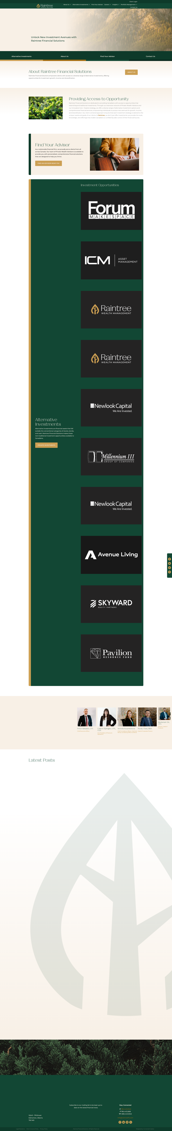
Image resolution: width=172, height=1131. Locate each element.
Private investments (46, 445)
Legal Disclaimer (20, 1129)
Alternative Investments (80, 4)
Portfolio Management (128, 4)
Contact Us (133, 7)
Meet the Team (34, 727)
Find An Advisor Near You (48, 163)
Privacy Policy (44, 1129)
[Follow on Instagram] (169, 567)
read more (32, 846)
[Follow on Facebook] (169, 559)
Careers (106, 4)
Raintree (101, 115)
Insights (115, 4)
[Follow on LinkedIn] (169, 563)
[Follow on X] (169, 572)
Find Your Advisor (97, 4)
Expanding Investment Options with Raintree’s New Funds (58, 1019)
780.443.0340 (126, 1109)
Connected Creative (148, 1129)
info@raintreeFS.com (125, 1118)
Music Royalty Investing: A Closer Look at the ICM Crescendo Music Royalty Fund (69, 931)
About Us (66, 4)
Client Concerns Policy (32, 1129)
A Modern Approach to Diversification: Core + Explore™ (55, 843)
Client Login (133, 1)
